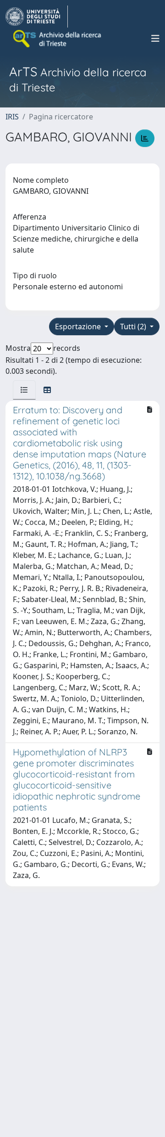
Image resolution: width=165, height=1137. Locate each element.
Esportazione (79, 326)
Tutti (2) (134, 326)
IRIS (12, 117)
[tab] (24, 390)
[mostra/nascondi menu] (155, 38)
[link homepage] (37, 17)
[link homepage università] (58, 39)
